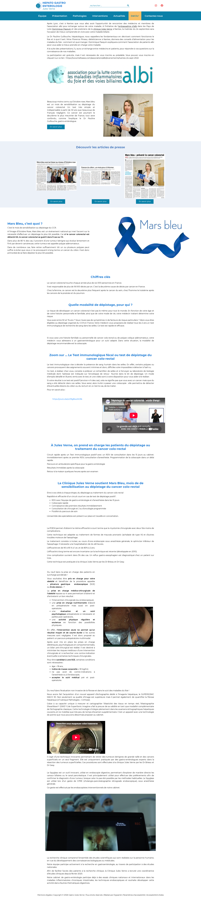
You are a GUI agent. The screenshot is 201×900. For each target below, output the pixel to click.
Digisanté (118, 895)
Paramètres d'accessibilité (134, 895)
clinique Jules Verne (102, 29)
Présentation (59, 15)
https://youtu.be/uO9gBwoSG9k (67, 399)
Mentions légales (44, 895)
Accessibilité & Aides (155, 895)
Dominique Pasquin (61, 29)
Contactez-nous (154, 15)
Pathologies (80, 15)
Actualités (119, 15)
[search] (109, 5)
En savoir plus (56, 127)
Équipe (42, 15)
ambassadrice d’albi (127, 26)
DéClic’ (135, 15)
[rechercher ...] (128, 5)
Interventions (100, 15)
